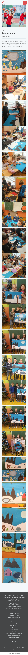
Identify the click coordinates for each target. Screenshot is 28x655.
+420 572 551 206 (14, 613)
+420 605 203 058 (14, 615)
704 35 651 (15, 603)
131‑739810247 (15, 609)
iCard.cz (15, 649)
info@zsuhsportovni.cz (14, 617)
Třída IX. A (4, 30)
